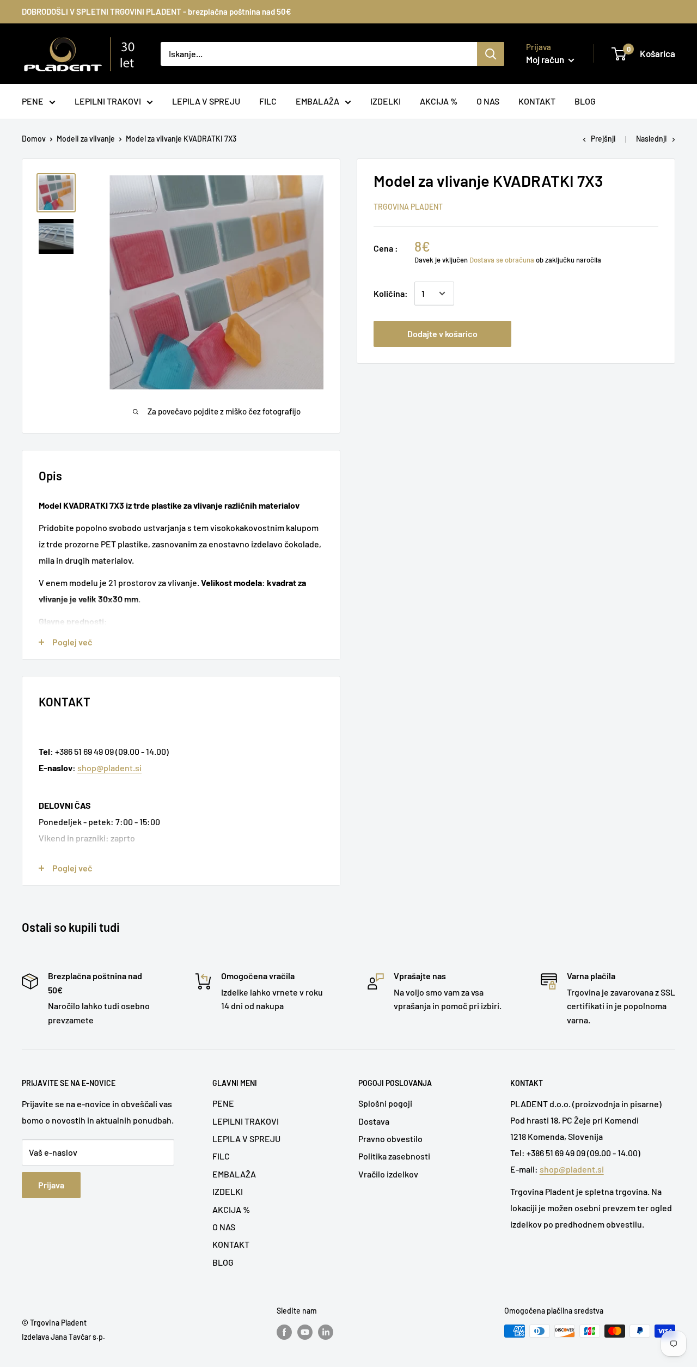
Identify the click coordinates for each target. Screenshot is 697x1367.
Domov (34, 138)
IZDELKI (227, 1191)
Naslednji (651, 138)
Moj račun (546, 59)
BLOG (223, 1262)
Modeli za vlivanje (86, 138)
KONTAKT (230, 1244)
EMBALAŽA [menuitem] (317, 101)
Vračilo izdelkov (388, 1174)
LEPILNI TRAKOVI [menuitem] (108, 101)
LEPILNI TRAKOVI (245, 1121)
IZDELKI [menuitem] (385, 101)
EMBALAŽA (234, 1174)
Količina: (391, 293)
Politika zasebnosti (394, 1156)
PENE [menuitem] (33, 101)
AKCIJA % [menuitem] (438, 101)
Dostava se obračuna (501, 259)
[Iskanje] (490, 54)
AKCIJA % (231, 1209)
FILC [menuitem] (268, 101)
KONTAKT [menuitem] (536, 101)
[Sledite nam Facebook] (284, 1332)
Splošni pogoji (385, 1103)
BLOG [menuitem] (585, 101)
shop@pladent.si (109, 767)
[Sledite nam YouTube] (305, 1332)
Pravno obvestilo (390, 1138)
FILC (221, 1156)
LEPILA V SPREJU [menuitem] (206, 101)
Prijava (51, 1185)
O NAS (223, 1227)
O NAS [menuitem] (487, 101)
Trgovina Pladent (408, 206)
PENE (223, 1103)
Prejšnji (603, 138)
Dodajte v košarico (442, 333)
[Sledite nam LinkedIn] (325, 1332)
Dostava (373, 1121)
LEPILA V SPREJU (246, 1138)
